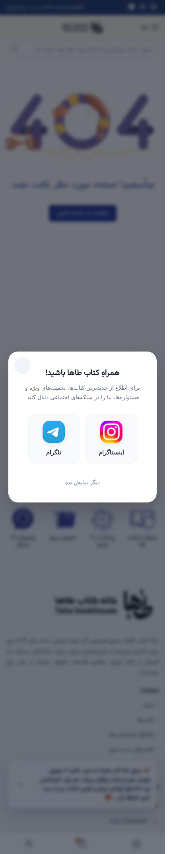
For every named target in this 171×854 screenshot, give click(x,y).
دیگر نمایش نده (82, 482)
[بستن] (22, 365)
